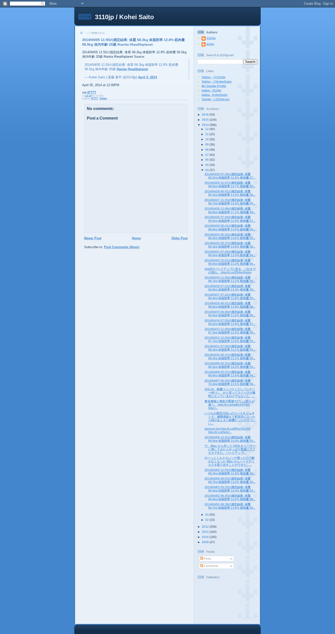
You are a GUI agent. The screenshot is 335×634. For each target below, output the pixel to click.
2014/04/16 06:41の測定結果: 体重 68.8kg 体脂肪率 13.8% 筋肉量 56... (230, 305)
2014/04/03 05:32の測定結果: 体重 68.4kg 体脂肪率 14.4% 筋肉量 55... (230, 489)
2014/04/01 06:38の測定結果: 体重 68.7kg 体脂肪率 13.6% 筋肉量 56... (230, 506)
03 (207, 514)
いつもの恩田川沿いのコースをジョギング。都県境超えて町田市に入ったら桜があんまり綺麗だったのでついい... (230, 418)
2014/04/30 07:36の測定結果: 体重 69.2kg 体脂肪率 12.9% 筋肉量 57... (230, 176)
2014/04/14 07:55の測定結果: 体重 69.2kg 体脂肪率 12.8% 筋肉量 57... (230, 322)
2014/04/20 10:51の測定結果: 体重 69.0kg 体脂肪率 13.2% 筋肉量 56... (230, 262)
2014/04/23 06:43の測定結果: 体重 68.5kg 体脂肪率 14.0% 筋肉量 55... (230, 236)
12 (207, 129)
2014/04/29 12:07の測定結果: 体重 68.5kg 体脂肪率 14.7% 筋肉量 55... (230, 184)
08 (207, 149)
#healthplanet (138, 69)
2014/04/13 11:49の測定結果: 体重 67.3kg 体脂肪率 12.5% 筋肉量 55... (230, 330)
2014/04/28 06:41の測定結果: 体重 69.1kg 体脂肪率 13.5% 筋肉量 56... (230, 193)
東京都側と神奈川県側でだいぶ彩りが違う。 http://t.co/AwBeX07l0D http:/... (230, 405)
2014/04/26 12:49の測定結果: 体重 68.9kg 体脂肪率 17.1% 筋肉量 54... (230, 210)
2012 (205, 526)
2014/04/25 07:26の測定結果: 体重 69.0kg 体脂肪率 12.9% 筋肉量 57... (230, 219)
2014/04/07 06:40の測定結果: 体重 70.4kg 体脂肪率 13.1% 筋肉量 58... (230, 382)
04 (207, 170)
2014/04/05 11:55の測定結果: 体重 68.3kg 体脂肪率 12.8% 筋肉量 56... (230, 471)
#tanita (121, 69)
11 (207, 134)
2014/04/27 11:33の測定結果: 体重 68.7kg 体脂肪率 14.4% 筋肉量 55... (230, 201)
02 (207, 519)
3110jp (211, 38)
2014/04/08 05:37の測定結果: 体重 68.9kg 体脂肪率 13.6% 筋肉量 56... (230, 373)
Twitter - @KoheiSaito (217, 81)
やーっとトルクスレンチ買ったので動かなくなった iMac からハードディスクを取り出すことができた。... (230, 461)
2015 (205, 119)
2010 (205, 537)
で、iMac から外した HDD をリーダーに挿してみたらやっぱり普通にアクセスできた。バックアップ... (230, 449)
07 (207, 154)
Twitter (103, 98)
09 (207, 144)
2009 (205, 542)
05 (207, 164)
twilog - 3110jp (211, 90)
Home (136, 238)
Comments (210, 565)
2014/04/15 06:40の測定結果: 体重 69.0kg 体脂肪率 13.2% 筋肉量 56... (230, 313)
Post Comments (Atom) (121, 247)
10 (207, 139)
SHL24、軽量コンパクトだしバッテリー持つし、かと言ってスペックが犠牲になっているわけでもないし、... (230, 393)
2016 (205, 114)
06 (207, 159)
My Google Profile (214, 86)
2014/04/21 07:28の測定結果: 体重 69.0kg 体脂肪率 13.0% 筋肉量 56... (230, 253)
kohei (210, 44)
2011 (205, 531)
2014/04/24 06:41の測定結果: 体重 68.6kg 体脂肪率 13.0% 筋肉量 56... (230, 227)
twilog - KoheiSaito (214, 94)
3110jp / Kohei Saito (124, 17)
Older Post (179, 238)
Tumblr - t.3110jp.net (216, 99)
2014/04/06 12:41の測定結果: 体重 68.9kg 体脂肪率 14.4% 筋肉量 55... (230, 439)
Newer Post (92, 238)
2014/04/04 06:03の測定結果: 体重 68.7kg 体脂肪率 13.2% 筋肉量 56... (230, 480)
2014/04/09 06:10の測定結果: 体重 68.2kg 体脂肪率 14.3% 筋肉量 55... (230, 365)
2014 (205, 124)
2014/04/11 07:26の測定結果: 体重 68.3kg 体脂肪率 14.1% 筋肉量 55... (230, 348)
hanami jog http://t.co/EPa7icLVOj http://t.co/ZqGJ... (227, 430)
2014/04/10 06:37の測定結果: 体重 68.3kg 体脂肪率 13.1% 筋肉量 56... (230, 356)
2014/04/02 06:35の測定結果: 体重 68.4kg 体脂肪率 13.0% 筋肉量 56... (230, 497)
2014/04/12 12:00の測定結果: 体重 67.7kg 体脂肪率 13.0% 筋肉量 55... (230, 339)
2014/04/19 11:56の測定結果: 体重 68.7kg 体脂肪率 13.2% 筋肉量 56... (230, 279)
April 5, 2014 (147, 77)
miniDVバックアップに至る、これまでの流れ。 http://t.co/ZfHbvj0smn (230, 270)
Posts (207, 558)
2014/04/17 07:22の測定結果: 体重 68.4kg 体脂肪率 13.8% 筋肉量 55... (230, 296)
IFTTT (91, 92)
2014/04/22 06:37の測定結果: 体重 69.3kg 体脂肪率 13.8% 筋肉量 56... (230, 245)
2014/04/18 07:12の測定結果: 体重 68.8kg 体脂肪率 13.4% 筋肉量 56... (230, 287)
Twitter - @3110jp (213, 77)
